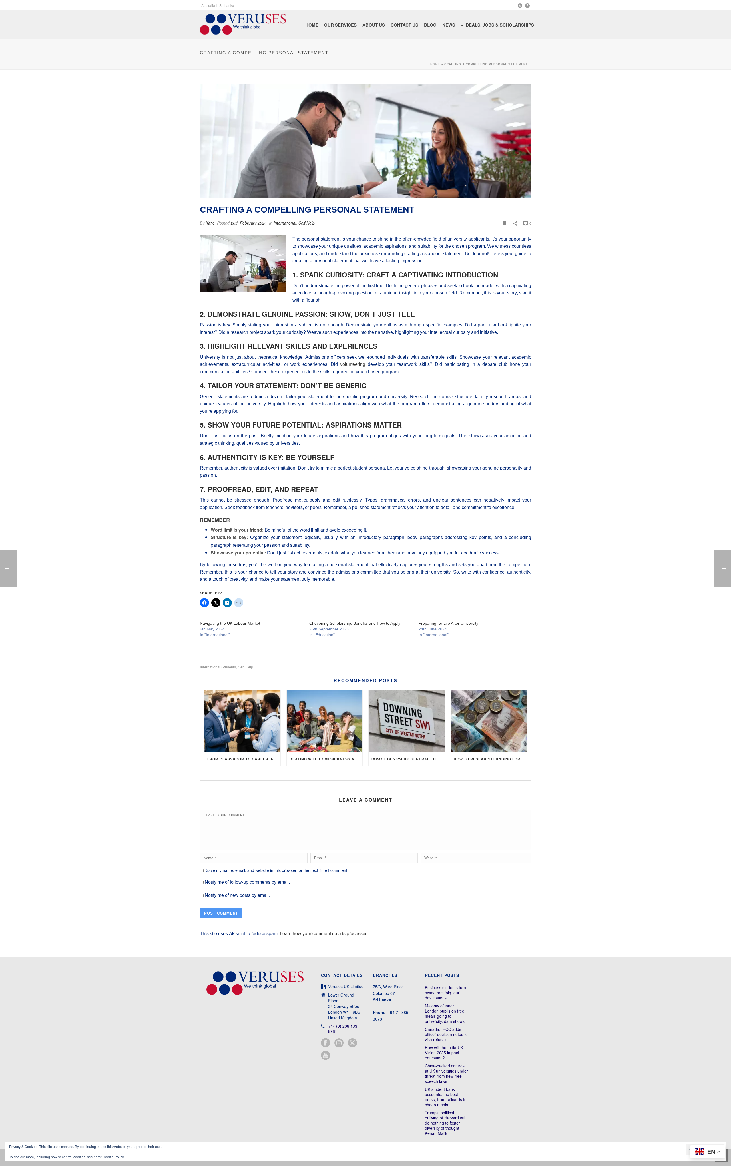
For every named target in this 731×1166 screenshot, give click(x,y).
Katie (210, 223)
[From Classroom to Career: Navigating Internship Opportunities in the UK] (242, 721)
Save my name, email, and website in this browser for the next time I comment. (277, 870)
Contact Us (404, 25)
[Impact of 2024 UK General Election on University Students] (407, 721)
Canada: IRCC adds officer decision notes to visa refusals (446, 1034)
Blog (430, 25)
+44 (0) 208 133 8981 (342, 1028)
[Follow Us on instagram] (339, 1043)
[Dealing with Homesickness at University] (325, 721)
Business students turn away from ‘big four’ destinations (445, 992)
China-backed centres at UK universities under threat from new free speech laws (446, 1073)
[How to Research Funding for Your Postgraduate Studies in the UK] (489, 721)
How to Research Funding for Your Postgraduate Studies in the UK (490, 759)
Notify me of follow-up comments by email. (247, 882)
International (285, 223)
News (448, 25)
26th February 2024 (249, 223)
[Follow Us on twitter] (352, 1043)
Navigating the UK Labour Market (230, 623)
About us (373, 25)
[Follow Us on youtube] (325, 1055)
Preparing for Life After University (448, 623)
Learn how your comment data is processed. (324, 933)
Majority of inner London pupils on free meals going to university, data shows (445, 1013)
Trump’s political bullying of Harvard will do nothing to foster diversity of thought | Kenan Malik (445, 1123)
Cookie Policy (113, 1156)
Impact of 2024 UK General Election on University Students (408, 759)
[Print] (505, 223)
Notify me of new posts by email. (237, 895)
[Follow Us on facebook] (325, 1043)
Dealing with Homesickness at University (326, 759)
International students (218, 667)
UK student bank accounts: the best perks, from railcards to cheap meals (446, 1097)
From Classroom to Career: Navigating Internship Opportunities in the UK (243, 759)
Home (311, 25)
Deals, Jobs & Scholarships (500, 25)
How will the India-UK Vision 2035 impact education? (444, 1052)
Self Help (306, 223)
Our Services (340, 25)
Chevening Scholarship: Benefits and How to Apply (354, 623)
